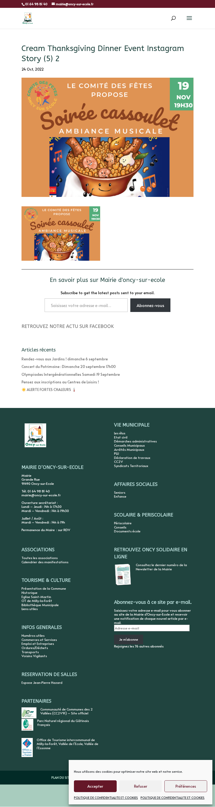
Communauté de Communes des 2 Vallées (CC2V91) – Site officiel (66, 711)
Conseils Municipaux (129, 445)
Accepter (95, 786)
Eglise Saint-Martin (36, 596)
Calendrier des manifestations (45, 562)
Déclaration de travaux (132, 457)
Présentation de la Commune (44, 588)
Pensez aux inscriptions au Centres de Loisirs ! (60, 381)
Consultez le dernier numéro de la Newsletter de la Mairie (161, 566)
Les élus (119, 433)
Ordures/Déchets (35, 647)
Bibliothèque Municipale (40, 605)
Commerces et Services (39, 639)
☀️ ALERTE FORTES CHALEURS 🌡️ (49, 389)
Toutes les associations (40, 557)
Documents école (127, 531)
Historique (29, 592)
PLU (116, 453)
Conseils (120, 527)
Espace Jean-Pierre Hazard (42, 682)
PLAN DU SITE (61, 777)
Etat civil (120, 437)
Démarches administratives (135, 441)
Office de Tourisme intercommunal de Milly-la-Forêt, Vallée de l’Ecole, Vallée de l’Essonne (67, 743)
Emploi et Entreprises (38, 643)
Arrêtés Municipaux (129, 449)
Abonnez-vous (150, 305)
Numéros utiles (33, 635)
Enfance (120, 496)
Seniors (119, 492)
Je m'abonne (128, 639)
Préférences (185, 786)
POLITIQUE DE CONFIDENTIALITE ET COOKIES (106, 797)
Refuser (140, 786)
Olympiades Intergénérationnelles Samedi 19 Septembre (71, 374)
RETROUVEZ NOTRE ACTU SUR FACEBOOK (68, 326)
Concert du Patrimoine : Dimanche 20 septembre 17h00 (69, 366)
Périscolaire (123, 523)
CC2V (118, 461)
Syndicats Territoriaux (131, 465)
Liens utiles (30, 608)
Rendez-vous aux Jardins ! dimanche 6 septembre (65, 358)
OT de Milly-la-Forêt (37, 600)
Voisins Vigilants (34, 655)
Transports (30, 652)
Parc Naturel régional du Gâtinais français (63, 722)
